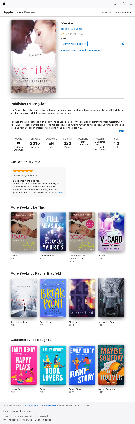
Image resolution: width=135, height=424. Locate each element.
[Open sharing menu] (123, 44)
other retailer (50, 406)
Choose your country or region (17, 411)
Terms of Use (25, 420)
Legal (37, 420)
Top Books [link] (105, 13)
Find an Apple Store (31, 406)
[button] (115, 4)
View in (73, 44)
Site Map (47, 420)
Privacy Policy (9, 420)
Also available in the (80, 50)
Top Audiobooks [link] (123, 13)
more (121, 131)
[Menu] (131, 4)
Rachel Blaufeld (72, 28)
